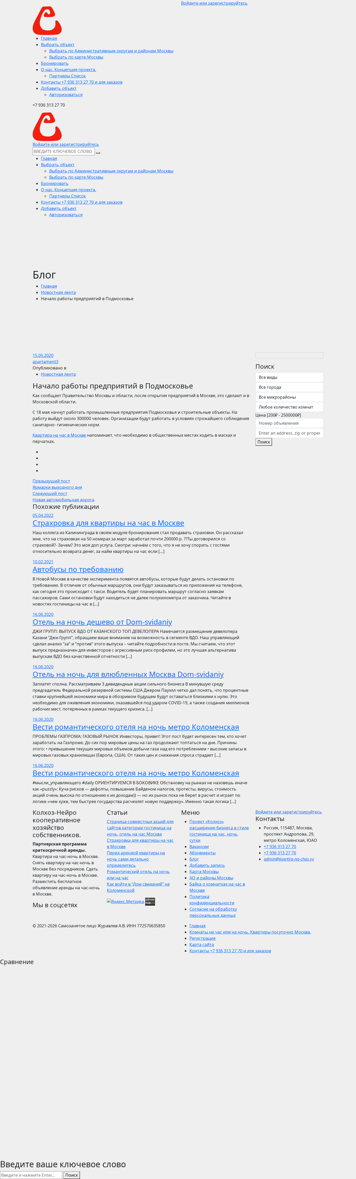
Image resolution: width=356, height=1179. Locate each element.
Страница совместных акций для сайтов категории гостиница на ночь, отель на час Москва (140, 828)
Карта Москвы (204, 871)
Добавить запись (207, 865)
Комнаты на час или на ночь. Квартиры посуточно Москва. (250, 932)
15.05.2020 (43, 355)
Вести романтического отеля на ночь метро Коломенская (136, 727)
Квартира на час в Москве (59, 435)
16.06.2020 (43, 614)
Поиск (263, 442)
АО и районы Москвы (211, 878)
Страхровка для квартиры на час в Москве (108, 523)
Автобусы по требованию (78, 569)
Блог (194, 859)
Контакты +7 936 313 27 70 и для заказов (230, 951)
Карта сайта (201, 944)
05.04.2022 (43, 515)
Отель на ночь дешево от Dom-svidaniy (102, 622)
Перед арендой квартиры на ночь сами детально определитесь (136, 859)
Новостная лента (58, 292)
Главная (49, 286)
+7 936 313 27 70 (280, 846)
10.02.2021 (43, 562)
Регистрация (202, 938)
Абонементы (202, 853)
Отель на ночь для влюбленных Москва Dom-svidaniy (128, 674)
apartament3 (45, 362)
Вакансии (199, 846)
